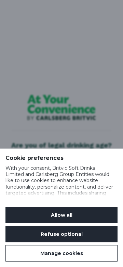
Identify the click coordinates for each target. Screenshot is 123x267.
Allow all (61, 215)
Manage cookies (61, 253)
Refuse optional (62, 234)
